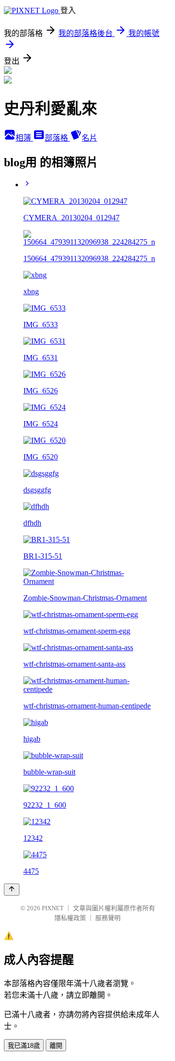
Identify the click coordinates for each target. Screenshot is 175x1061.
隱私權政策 (70, 917)
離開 (56, 1045)
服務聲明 (108, 917)
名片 (89, 138)
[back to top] (11, 890)
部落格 (57, 138)
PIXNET (53, 908)
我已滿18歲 (24, 1045)
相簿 (24, 138)
